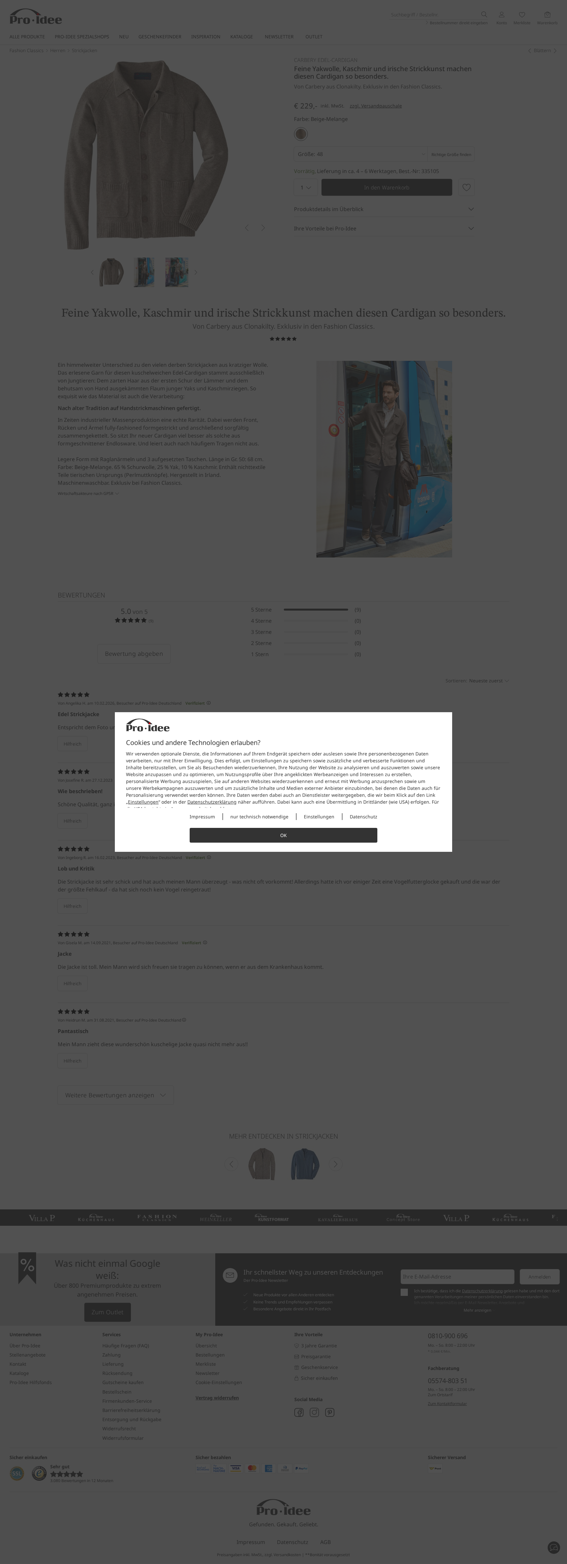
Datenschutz (363, 816)
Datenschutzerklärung (212, 802)
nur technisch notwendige (259, 816)
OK (283, 835)
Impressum (202, 816)
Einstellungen (143, 802)
